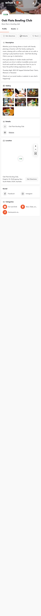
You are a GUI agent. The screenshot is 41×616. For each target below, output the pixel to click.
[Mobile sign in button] (33, 3)
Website (11, 132)
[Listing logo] (5, 14)
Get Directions (32, 179)
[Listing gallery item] (8, 93)
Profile (4, 29)
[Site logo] (13, 3)
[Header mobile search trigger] (38, 3)
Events (14, 29)
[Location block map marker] (20, 158)
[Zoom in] (35, 146)
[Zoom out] (35, 149)
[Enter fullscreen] (35, 153)
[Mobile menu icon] (2, 3)
